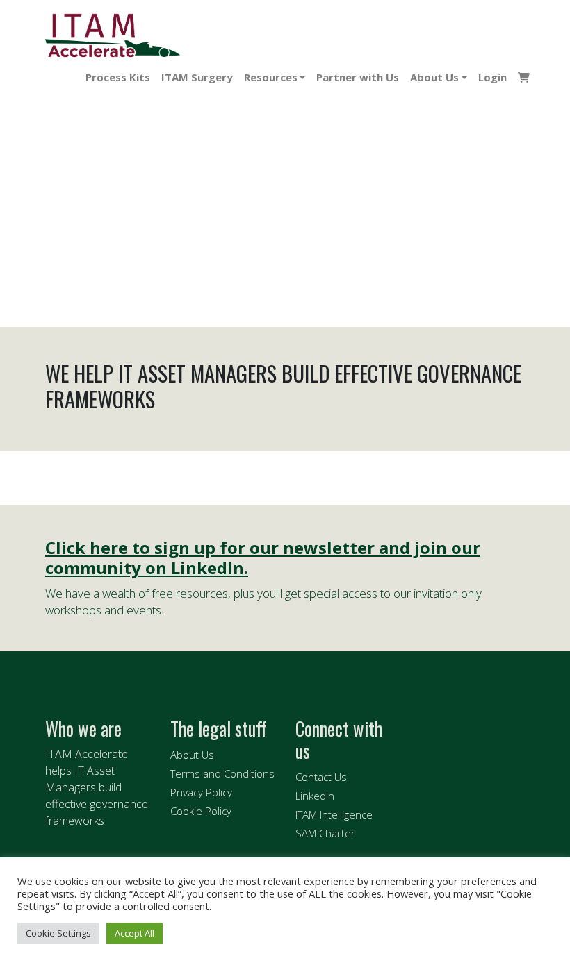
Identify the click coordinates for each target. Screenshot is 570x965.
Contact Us (321, 777)
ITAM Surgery (197, 77)
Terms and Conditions (222, 773)
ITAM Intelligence (334, 814)
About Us (434, 77)
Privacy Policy (201, 792)
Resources (271, 77)
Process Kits (118, 77)
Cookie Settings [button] (58, 933)
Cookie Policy (200, 811)
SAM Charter (325, 833)
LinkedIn (314, 796)
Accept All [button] (134, 933)
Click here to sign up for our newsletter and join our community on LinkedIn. (262, 558)
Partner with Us (357, 77)
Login (492, 77)
